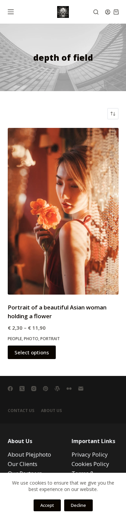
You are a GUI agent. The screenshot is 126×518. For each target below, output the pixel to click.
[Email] (80, 388)
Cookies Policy (90, 464)
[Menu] (11, 12)
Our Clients (22, 464)
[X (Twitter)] (22, 388)
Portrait (50, 339)
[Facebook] (10, 388)
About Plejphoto (29, 454)
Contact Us (21, 410)
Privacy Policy (90, 454)
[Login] (107, 12)
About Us (51, 410)
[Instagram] (33, 388)
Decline (78, 505)
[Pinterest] (45, 388)
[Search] (95, 12)
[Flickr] (69, 388)
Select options (31, 352)
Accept (47, 505)
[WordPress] (57, 388)
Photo (31, 339)
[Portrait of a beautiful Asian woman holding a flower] (63, 211)
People (15, 339)
